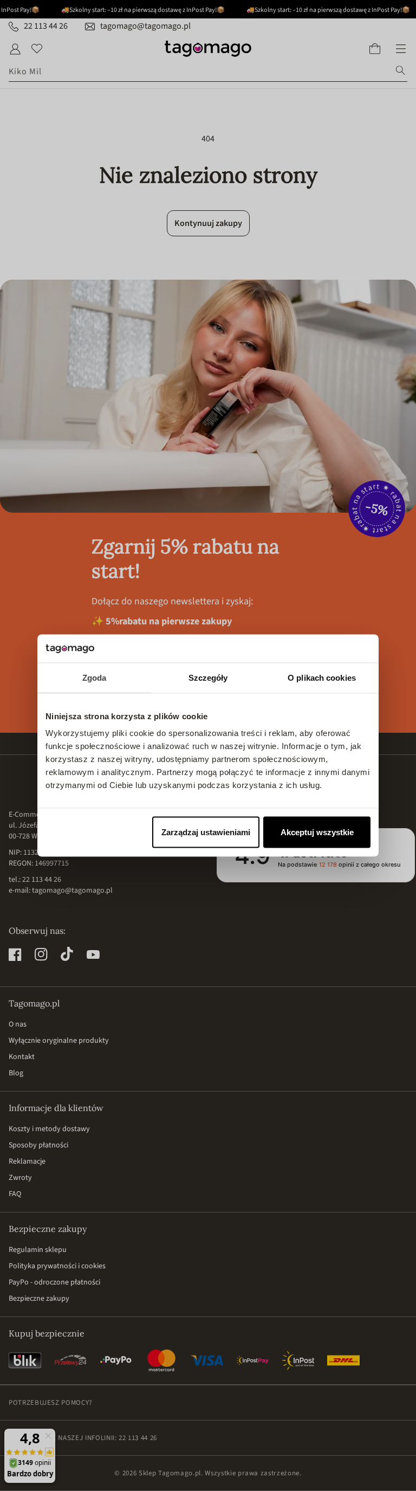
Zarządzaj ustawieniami (205, 832)
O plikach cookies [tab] (322, 677)
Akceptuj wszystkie (317, 832)
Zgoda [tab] (94, 677)
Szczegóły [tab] (208, 677)
